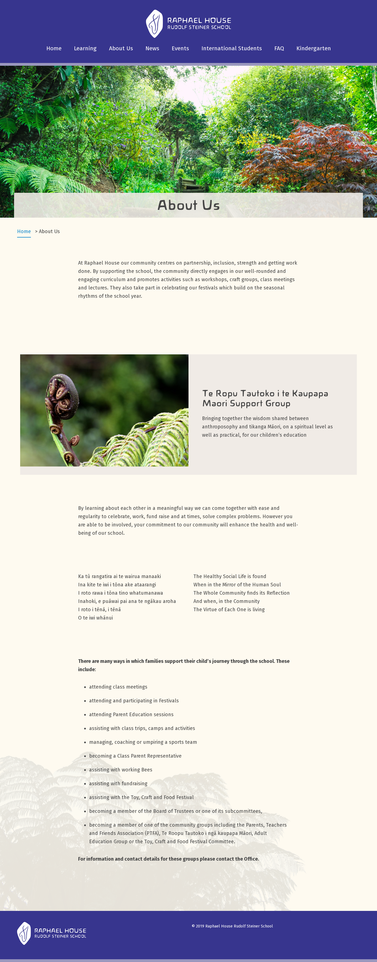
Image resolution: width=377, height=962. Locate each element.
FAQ (279, 48)
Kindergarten (313, 48)
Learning (85, 48)
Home (54, 48)
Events (180, 48)
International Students (231, 48)
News (152, 48)
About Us (121, 48)
